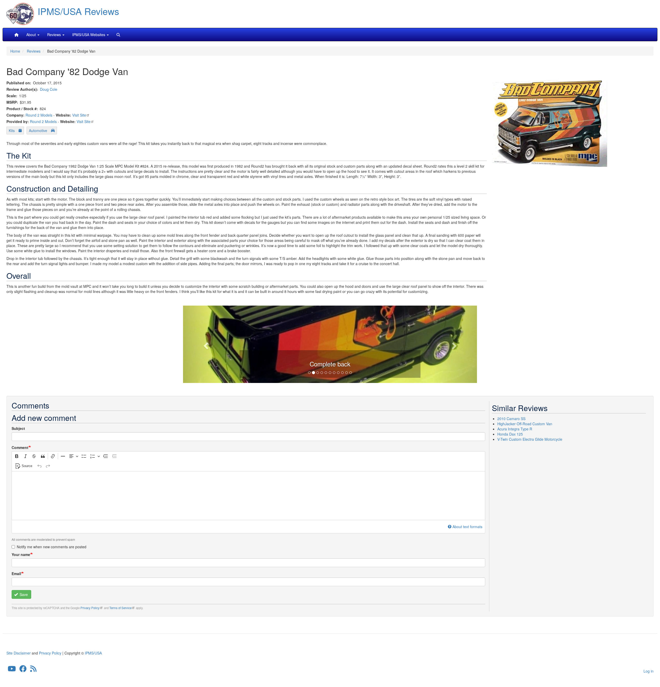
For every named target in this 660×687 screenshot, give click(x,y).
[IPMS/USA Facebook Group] (23, 670)
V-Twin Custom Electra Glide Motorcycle (529, 439)
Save (23, 594)
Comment (20, 447)
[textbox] (248, 495)
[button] (330, 343)
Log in (649, 671)
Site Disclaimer (18, 653)
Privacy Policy (90, 608)
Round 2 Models (39, 115)
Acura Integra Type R (514, 428)
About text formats (467, 526)
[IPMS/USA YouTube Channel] (12, 670)
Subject (18, 428)
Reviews (33, 51)
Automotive (38, 130)
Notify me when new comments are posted (51, 546)
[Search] (118, 34)
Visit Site (79, 115)
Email (16, 573)
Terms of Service (120, 608)
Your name (21, 554)
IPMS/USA (93, 653)
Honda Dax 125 (510, 434)
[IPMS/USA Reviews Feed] (33, 670)
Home (15, 51)
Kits (12, 130)
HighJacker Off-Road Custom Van (524, 423)
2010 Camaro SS (511, 418)
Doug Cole (48, 89)
